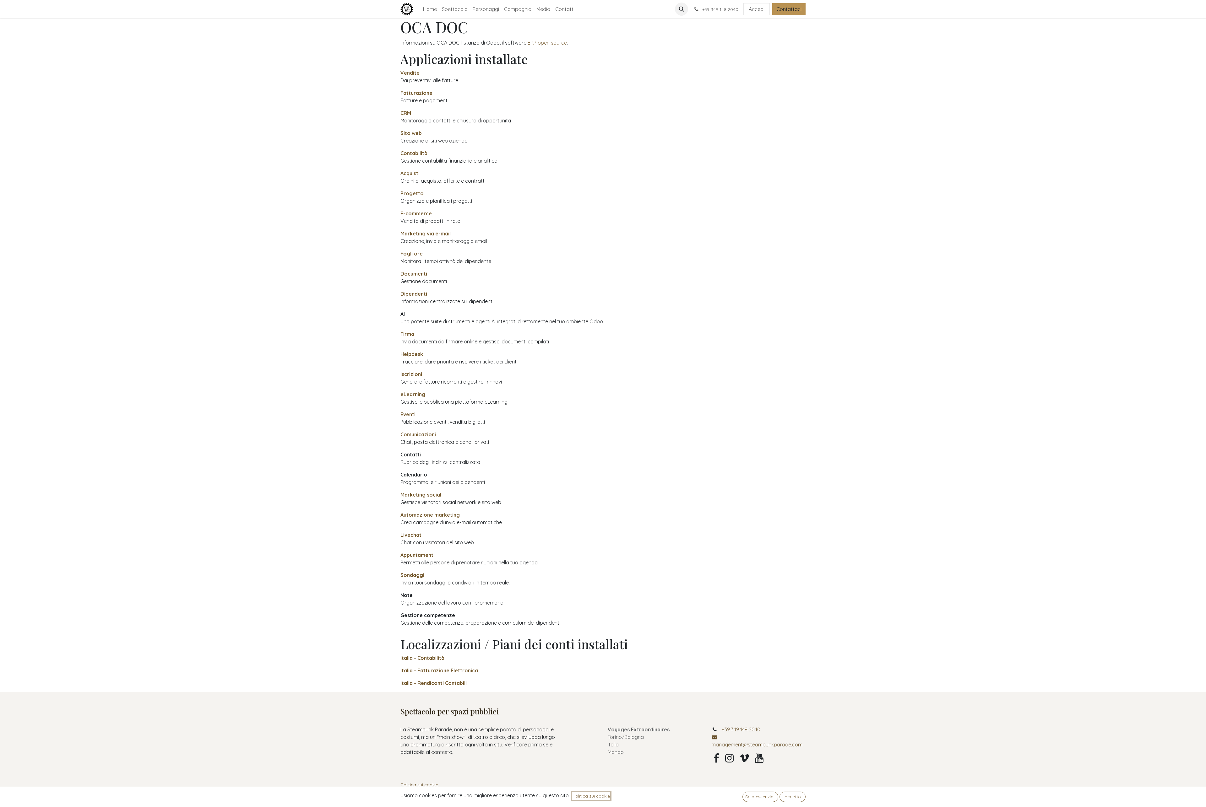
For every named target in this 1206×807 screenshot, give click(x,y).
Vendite (410, 73)
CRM (405, 113)
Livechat (410, 535)
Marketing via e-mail (425, 233)
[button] (681, 9)
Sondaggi (412, 575)
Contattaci (788, 9)
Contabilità (413, 153)
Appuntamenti (417, 555)
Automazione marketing (430, 515)
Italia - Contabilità (422, 658)
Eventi (408, 414)
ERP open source (547, 43)
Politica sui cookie (419, 785)
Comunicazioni (418, 434)
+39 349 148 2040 (741, 729)
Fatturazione (416, 93)
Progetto (412, 193)
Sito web (411, 133)
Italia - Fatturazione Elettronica (439, 670)
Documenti (413, 274)
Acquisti (410, 173)
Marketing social (420, 495)
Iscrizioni (411, 374)
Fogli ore (411, 253)
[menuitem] (430, 9)
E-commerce (416, 213)
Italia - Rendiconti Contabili (433, 683)
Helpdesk (411, 354)
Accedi (756, 9)
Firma (407, 334)
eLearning (412, 394)
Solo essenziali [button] (760, 796)
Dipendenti (413, 294)
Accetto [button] (793, 796)
